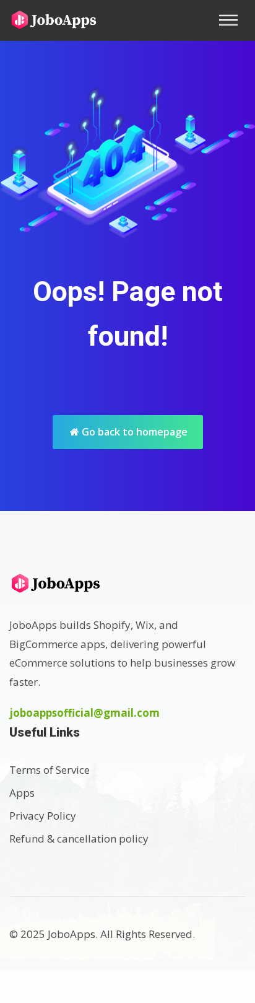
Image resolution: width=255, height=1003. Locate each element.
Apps (22, 793)
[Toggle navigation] (232, 20)
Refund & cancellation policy (79, 838)
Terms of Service (49, 770)
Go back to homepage (133, 432)
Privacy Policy (42, 815)
